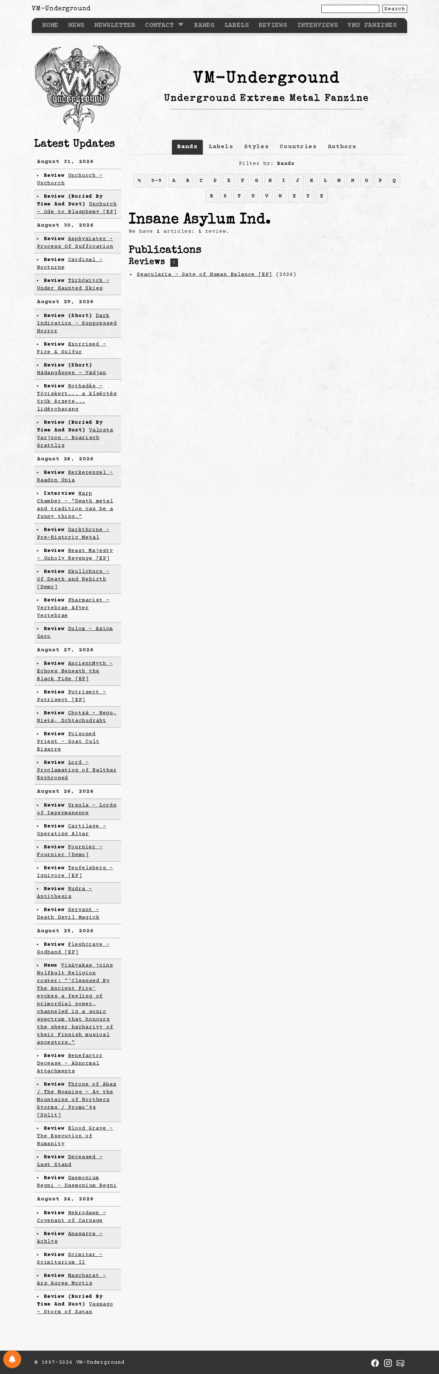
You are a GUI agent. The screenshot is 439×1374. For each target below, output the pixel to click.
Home (50, 25)
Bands (204, 25)
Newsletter (114, 25)
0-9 (156, 181)
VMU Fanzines (372, 25)
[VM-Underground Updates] (12, 1359)
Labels (236, 25)
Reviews (272, 25)
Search (394, 9)
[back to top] (424, 1336)
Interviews (317, 25)
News (76, 25)
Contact (159, 25)
